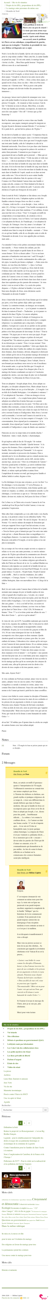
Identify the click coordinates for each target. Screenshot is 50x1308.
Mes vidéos (5, 1217)
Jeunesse (38, 1214)
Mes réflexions (13, 1036)
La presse (7, 1071)
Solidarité (10, 1223)
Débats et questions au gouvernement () (25, 1040)
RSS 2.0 (25, 1298)
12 (29, 1123)
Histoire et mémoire (14, 1214)
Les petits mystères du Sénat (18, 1051)
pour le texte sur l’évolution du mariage (17, 1239)
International (32, 1214)
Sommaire (16, 1223)
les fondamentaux (14, 1200)
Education (30, 1208)
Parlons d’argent (14, 1059)
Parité (25, 1217)
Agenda (7, 1102)
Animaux (29, 1200)
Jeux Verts (8, 1082)
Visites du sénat (13, 1067)
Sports (21, 1223)
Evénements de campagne (39, 1211)
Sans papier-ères (30, 1220)
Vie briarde (12, 1032)
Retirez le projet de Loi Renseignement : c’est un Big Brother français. (24, 1132)
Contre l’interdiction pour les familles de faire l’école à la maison (24, 1149)
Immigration (24, 1214)
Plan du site (6, 1298)
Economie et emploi (18, 1208)
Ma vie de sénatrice (19, 2)
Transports (27, 1223)
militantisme (5, 1200)
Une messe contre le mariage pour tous (16, 1255)
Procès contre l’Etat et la (16, 1094)
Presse (42, 1217)
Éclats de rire (12, 1063)
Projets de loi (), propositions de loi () (26, 1028)
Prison (46, 1217)
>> (45, 1109)
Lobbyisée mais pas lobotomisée (20, 1044)
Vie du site (8, 1086)
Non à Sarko (19, 1217)
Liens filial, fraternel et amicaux (16, 1078)
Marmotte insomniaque (12, 1090)
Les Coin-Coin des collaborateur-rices (22, 1047)
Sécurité (42, 1220)
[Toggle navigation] (44, 5)
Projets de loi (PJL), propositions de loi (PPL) (23, 5)
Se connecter (15, 1298)
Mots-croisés (12, 1217)
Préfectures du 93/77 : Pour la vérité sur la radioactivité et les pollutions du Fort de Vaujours (25, 1162)
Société (4, 1223)
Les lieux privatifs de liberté (18, 1055)
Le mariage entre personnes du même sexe (22, 8)
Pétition (38, 1217)
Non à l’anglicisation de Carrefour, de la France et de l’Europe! (24, 1155)
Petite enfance (31, 1217)
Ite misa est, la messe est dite (13, 1233)
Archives (7, 1075)
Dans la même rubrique (13, 1226)
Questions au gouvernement (14, 1220)
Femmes (4, 1214)
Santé (38, 1220)
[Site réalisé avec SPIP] (43, 1297)
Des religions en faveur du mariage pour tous (19, 1244)
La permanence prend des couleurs (15, 1250)
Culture (37, 1204)
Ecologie (6, 1207)
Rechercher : (7, 1105)
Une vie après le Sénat (12, 1098)
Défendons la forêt (11, 1127)
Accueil (7, 2)
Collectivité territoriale (27, 1204)
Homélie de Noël (20, 771)
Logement (44, 1214)
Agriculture (23, 1200)
